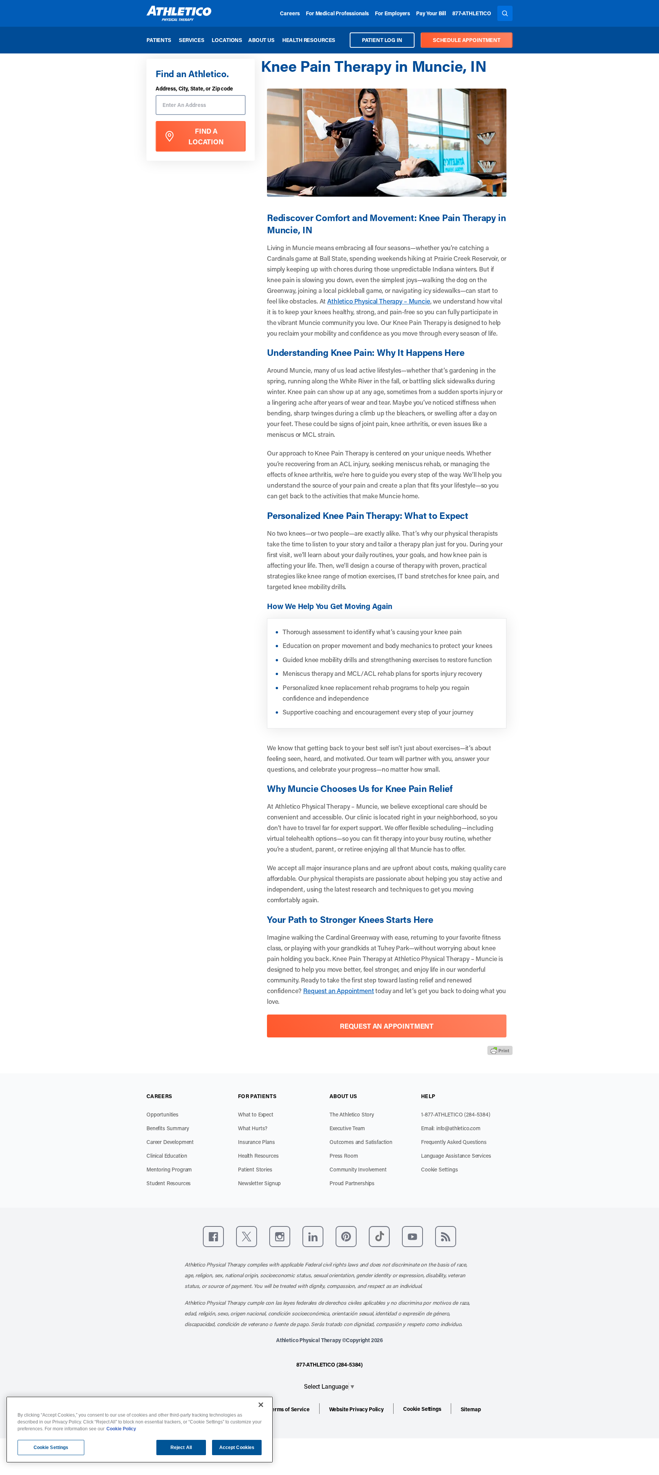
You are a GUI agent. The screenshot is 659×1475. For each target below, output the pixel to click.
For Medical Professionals (337, 13)
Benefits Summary (167, 1128)
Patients (158, 40)
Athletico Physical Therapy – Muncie (378, 301)
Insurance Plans (256, 1141)
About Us (261, 40)
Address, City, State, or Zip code (194, 89)
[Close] (260, 1404)
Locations (227, 40)
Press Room (344, 1155)
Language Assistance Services (456, 1155)
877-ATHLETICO (471, 13)
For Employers (392, 13)
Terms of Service (289, 1409)
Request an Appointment (338, 990)
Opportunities (162, 1114)
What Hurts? (252, 1128)
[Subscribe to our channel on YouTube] (412, 1236)
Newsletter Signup (259, 1183)
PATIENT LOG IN (382, 40)
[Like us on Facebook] (213, 1236)
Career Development (170, 1141)
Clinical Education (166, 1155)
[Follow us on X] (246, 1236)
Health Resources (308, 40)
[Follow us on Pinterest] (346, 1236)
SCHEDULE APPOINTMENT (466, 40)
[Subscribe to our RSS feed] (445, 1236)
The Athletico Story (352, 1114)
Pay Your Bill (431, 13)
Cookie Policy (121, 1428)
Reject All (181, 1447)
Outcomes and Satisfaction (361, 1141)
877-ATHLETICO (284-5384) (329, 1364)
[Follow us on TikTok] (379, 1236)
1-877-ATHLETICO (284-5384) (455, 1114)
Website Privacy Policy (356, 1409)
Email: (451, 1128)
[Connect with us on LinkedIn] (312, 1236)
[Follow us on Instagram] (279, 1236)
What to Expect (255, 1114)
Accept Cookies (237, 1447)
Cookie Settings (439, 1169)
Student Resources (168, 1183)
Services (191, 40)
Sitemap (471, 1409)
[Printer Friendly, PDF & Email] (500, 1050)
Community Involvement (358, 1169)
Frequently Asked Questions (454, 1141)
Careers (290, 13)
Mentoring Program (169, 1169)
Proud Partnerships (352, 1183)
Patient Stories (255, 1169)
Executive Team (347, 1128)
